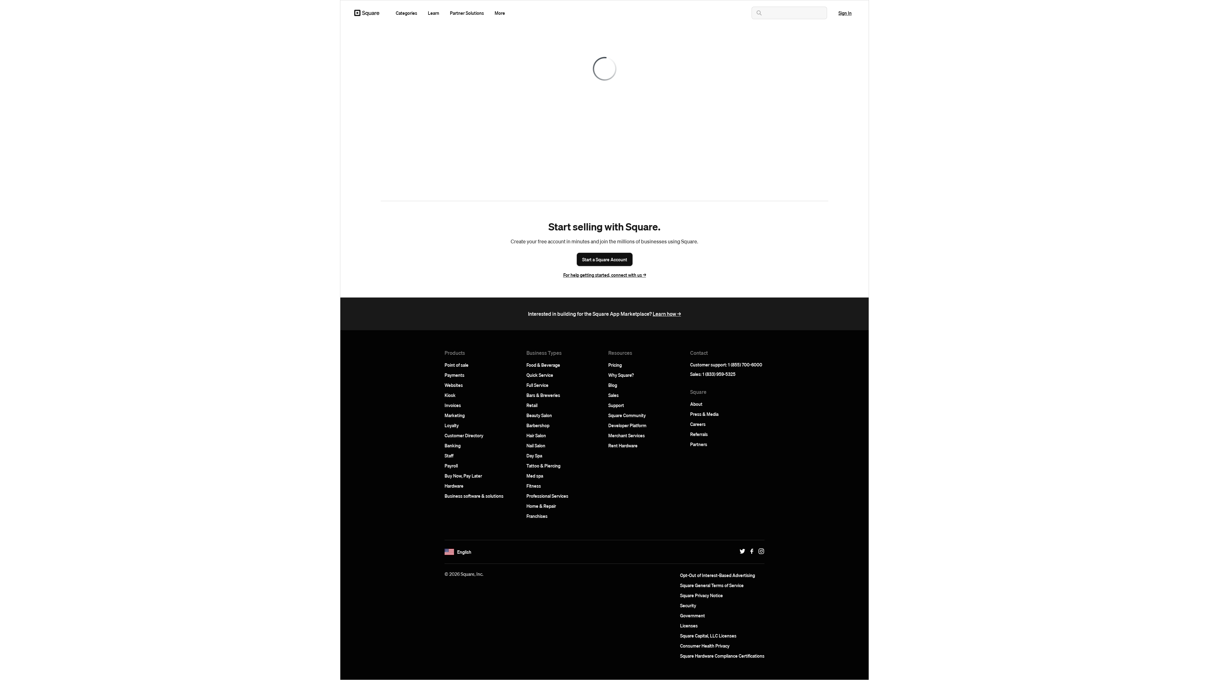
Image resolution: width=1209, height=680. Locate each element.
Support (616, 405)
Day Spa (534, 455)
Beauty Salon (539, 415)
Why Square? (621, 375)
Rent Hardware (623, 445)
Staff (449, 455)
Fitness (533, 486)
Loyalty (452, 425)
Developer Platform (627, 425)
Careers (698, 424)
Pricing (615, 365)
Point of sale (456, 365)
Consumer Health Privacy (704, 646)
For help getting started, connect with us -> (604, 275)
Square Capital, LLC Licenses (708, 635)
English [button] (464, 552)
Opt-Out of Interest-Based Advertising (717, 575)
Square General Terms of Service (712, 585)
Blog (612, 385)
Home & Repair (541, 506)
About (696, 404)
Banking (453, 445)
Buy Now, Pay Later (463, 476)
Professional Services (547, 496)
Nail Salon (535, 445)
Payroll (451, 465)
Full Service (537, 385)
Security (688, 605)
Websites (454, 385)
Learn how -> (667, 313)
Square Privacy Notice (701, 595)
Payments (454, 375)
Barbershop (537, 425)
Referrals (699, 434)
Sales (613, 395)
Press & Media (704, 414)
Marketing (455, 415)
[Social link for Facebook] (750, 551)
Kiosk (450, 395)
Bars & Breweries (543, 395)
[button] (406, 13)
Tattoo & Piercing (543, 465)
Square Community (627, 415)
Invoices (453, 405)
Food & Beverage (543, 365)
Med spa (534, 476)
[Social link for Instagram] (759, 551)
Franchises (537, 516)
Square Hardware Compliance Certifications (722, 656)
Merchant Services (626, 435)
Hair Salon (536, 435)
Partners (698, 444)
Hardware (454, 486)
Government (692, 615)
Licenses (689, 625)
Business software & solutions (474, 496)
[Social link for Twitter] (741, 551)
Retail (531, 405)
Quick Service (539, 375)
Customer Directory (464, 435)
